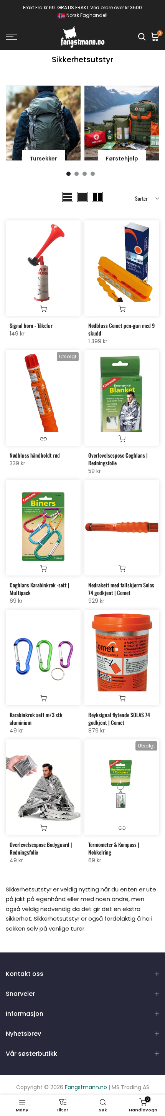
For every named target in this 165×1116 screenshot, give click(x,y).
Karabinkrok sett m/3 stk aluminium (36, 718)
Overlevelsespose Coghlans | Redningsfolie (118, 459)
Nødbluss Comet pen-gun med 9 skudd (121, 329)
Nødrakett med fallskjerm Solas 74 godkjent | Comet (121, 589)
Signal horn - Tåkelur (31, 325)
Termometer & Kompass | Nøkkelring (113, 848)
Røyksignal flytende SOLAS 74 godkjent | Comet (119, 718)
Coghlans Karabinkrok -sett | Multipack (39, 589)
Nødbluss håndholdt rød (35, 455)
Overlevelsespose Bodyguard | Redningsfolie (41, 848)
